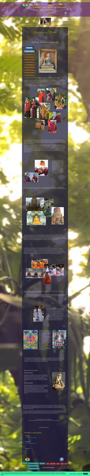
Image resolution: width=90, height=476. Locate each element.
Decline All (79, 473)
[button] (45, 21)
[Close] (88, 473)
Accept (85, 473)
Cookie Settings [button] (72, 473)
